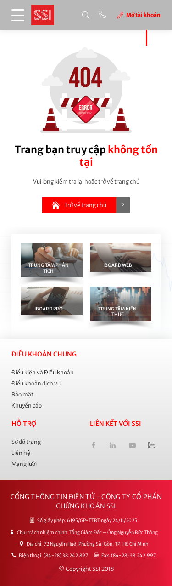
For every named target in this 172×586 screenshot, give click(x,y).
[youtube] (131, 446)
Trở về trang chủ (85, 204)
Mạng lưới (24, 463)
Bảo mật (22, 394)
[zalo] (151, 446)
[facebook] (93, 446)
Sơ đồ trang (26, 441)
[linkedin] (112, 446)
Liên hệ (20, 452)
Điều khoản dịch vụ (36, 383)
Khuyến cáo (26, 405)
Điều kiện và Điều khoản (42, 372)
